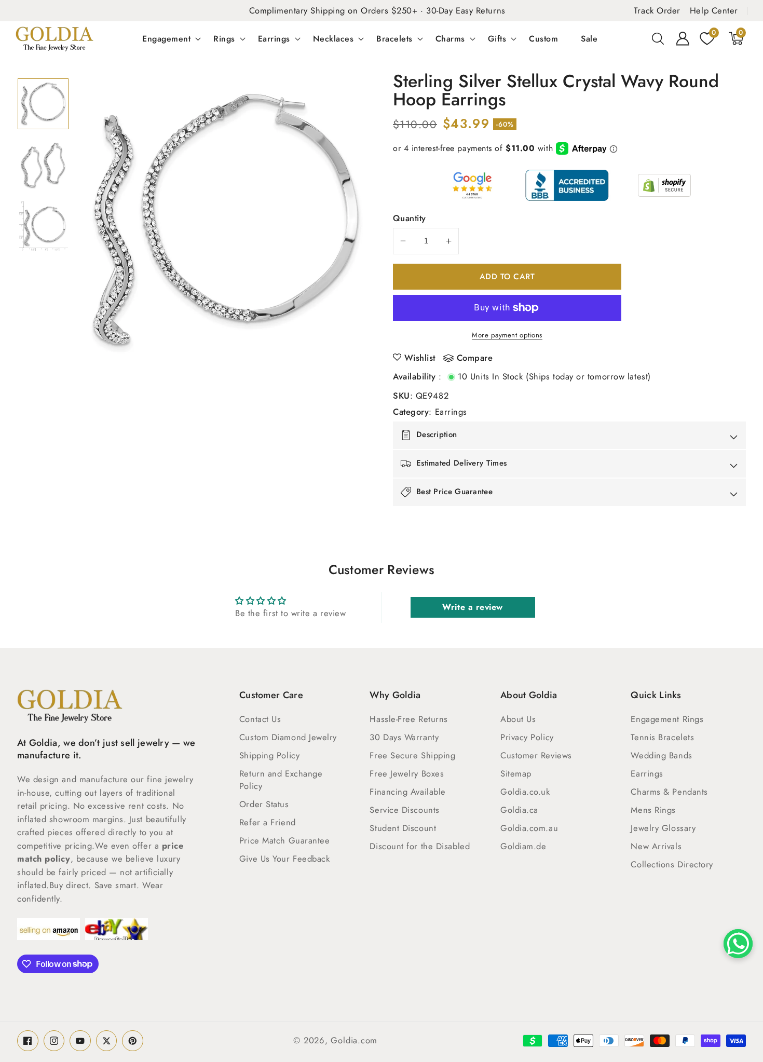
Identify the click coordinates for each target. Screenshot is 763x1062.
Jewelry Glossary (663, 828)
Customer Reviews (536, 755)
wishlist (419, 357)
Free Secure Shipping (412, 755)
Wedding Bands (661, 755)
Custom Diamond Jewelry (288, 737)
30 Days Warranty (404, 737)
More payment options (507, 335)
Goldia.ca (519, 810)
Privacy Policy (527, 737)
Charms (450, 38)
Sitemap (516, 773)
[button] (658, 38)
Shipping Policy (269, 755)
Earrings (274, 38)
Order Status (264, 804)
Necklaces (333, 38)
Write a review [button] (472, 607)
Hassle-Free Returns (408, 719)
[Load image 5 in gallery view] (43, 165)
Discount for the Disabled (420, 846)
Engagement (166, 38)
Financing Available (407, 791)
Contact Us (260, 719)
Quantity (409, 218)
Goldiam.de (523, 846)
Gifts (497, 38)
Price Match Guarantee (284, 840)
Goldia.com (354, 1040)
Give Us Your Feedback (284, 858)
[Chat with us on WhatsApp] (738, 943)
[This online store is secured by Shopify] (664, 185)
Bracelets (394, 38)
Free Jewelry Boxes (407, 773)
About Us (518, 719)
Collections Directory (672, 864)
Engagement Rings (667, 719)
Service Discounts (404, 810)
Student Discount (403, 828)
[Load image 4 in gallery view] (43, 103)
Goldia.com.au (529, 828)
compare (475, 358)
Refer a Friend (267, 822)
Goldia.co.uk (525, 791)
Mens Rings (653, 810)
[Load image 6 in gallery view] (43, 226)
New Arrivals (656, 846)
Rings (224, 38)
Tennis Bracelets (662, 737)
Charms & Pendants (669, 791)
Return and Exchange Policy (280, 779)
